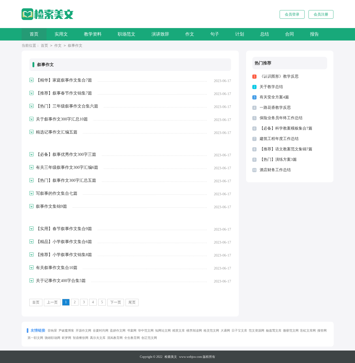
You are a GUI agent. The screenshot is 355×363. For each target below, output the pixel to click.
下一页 (115, 302)
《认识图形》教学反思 (279, 76)
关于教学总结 (271, 87)
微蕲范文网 (291, 330)
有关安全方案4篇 (274, 97)
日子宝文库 (239, 330)
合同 (289, 34)
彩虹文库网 (308, 330)
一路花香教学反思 (275, 107)
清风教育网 (115, 338)
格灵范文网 (211, 330)
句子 (214, 34)
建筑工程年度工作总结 (279, 139)
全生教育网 (132, 338)
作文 (189, 34)
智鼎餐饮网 (80, 338)
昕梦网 (66, 338)
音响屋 (52, 330)
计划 (239, 34)
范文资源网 (256, 330)
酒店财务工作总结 (275, 170)
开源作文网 (83, 330)
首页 (34, 34)
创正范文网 (149, 338)
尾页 (132, 302)
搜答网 (322, 330)
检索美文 (171, 357)
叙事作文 (75, 46)
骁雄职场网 (52, 338)
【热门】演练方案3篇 (278, 159)
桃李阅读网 (194, 330)
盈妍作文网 (118, 330)
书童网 (131, 330)
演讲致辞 (160, 34)
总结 (264, 34)
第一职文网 (35, 338)
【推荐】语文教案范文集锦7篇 (286, 149)
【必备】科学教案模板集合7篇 (286, 128)
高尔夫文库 (98, 338)
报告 (314, 34)
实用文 (61, 34)
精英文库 (178, 330)
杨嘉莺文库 (273, 330)
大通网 (225, 330)
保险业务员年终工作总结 (281, 118)
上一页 (52, 302)
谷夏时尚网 (100, 330)
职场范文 (126, 34)
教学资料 (93, 34)
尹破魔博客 (66, 330)
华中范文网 (146, 330)
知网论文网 (163, 330)
